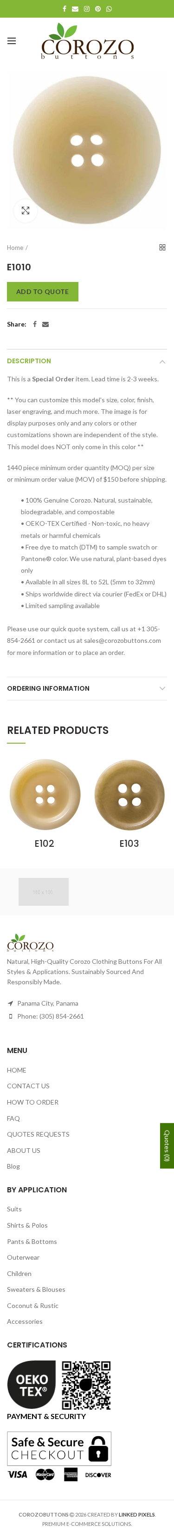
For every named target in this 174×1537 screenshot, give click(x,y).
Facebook (64, 9)
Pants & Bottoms (32, 1241)
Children (19, 1273)
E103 (129, 843)
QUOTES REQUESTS (38, 1134)
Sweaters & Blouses (36, 1289)
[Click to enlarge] (25, 210)
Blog (13, 1166)
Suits (14, 1209)
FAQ (13, 1118)
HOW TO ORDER (32, 1102)
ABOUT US (23, 1150)
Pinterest (97, 9)
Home (15, 247)
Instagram (86, 9)
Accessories (25, 1321)
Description (29, 361)
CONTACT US (28, 1086)
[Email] (45, 324)
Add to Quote (42, 291)
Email (75, 9)
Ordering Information (48, 688)
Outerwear (23, 1257)
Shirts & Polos (27, 1225)
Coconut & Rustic (32, 1305)
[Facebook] (34, 324)
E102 (44, 843)
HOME (16, 1070)
